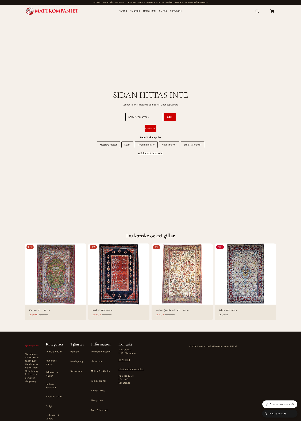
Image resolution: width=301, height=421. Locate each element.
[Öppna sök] (257, 11)
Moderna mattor (146, 144)
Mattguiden (97, 400)
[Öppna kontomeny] (264, 11)
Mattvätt (74, 351)
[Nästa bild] (81, 274)
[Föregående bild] (29, 274)
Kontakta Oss (98, 390)
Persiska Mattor (54, 351)
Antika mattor (169, 144)
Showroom (76, 371)
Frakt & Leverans (99, 410)
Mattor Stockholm (100, 371)
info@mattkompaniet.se (131, 369)
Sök (169, 116)
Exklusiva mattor (192, 144)
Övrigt (49, 406)
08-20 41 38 (124, 359)
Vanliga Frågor (98, 380)
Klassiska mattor (108, 144)
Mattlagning (76, 361)
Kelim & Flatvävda (51, 386)
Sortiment (150, 128)
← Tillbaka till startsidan (150, 153)
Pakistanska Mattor (52, 374)
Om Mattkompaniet (101, 351)
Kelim (127, 144)
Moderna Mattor (54, 396)
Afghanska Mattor (51, 362)
